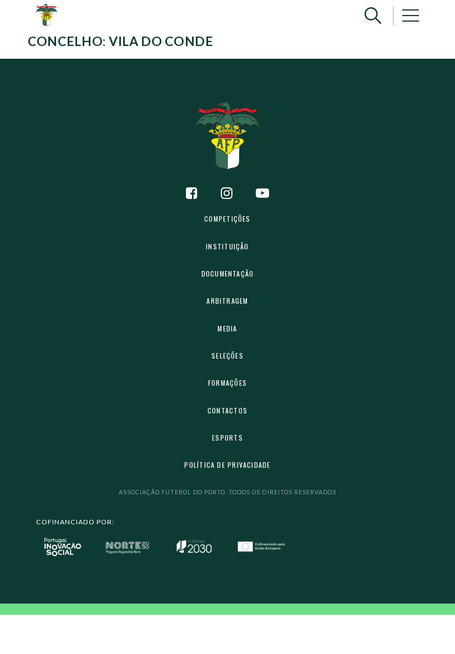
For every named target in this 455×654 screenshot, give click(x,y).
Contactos (227, 410)
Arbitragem (227, 300)
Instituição (227, 246)
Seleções (227, 355)
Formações (227, 382)
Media (227, 328)
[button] (373, 15)
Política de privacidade (227, 464)
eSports (227, 437)
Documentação (227, 273)
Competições (227, 218)
